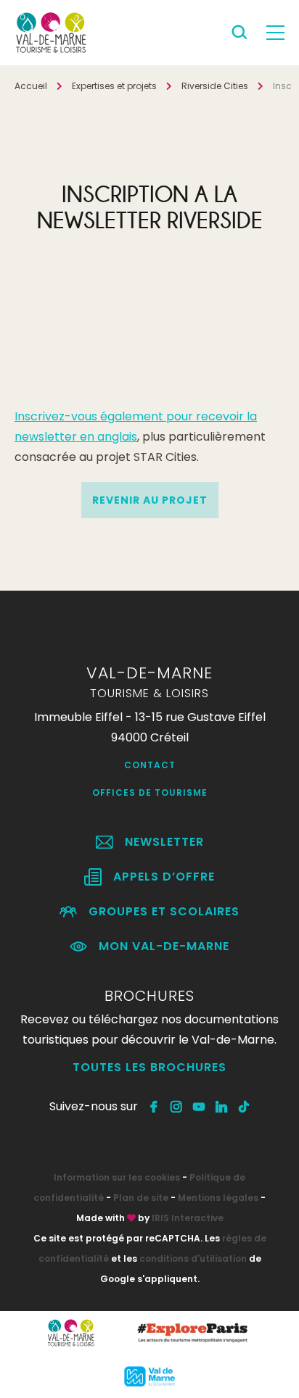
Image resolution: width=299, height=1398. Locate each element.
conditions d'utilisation (193, 1258)
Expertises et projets (114, 86)
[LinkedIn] (222, 1106)
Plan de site (140, 1197)
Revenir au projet (150, 500)
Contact (150, 765)
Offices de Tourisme (150, 792)
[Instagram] (177, 1106)
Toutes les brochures (149, 1067)
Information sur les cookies (117, 1177)
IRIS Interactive (188, 1218)
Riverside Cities (214, 86)
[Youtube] (199, 1106)
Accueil (31, 86)
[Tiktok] (244, 1106)
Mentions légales (218, 1197)
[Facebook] (154, 1106)
